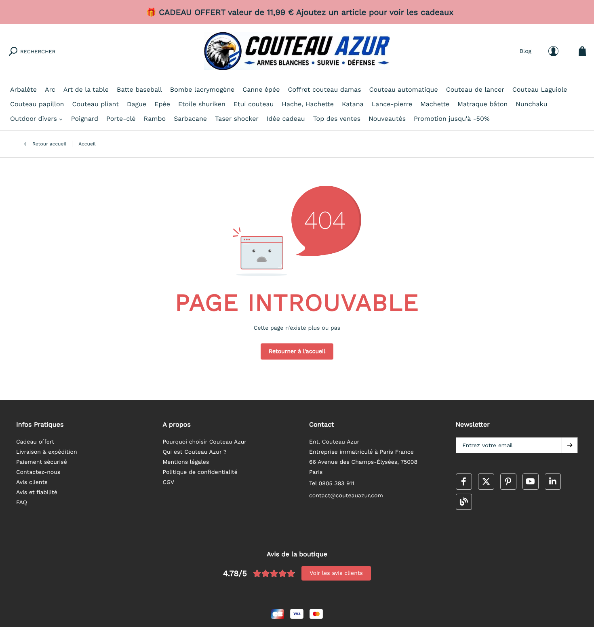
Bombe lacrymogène (202, 89)
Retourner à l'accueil (297, 351)
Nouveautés (387, 118)
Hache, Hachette (308, 104)
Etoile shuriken (201, 104)
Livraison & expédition (46, 452)
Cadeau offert (35, 442)
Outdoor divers (33, 118)
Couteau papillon (37, 104)
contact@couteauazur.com (346, 495)
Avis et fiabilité (36, 492)
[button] (570, 445)
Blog (525, 51)
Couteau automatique (403, 89)
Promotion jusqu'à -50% (452, 118)
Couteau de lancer (475, 89)
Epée (162, 104)
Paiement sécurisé (41, 462)
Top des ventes (336, 118)
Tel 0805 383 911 (331, 483)
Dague (136, 104)
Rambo (155, 118)
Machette (434, 104)
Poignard (84, 118)
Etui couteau (254, 104)
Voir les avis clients (336, 573)
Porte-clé (120, 118)
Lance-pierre (392, 104)
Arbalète (23, 89)
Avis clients (32, 482)
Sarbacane (190, 118)
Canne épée (261, 89)
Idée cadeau (286, 118)
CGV (169, 482)
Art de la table (86, 89)
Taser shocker (237, 118)
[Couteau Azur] (297, 51)
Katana (353, 104)
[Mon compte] (553, 51)
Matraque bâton (482, 104)
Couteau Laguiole (539, 89)
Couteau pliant (95, 104)
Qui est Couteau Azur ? (195, 452)
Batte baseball (139, 89)
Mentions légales (186, 462)
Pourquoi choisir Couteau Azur (205, 442)
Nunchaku (531, 104)
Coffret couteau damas (324, 89)
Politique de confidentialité (200, 472)
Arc (50, 89)
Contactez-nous (38, 472)
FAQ (21, 502)
